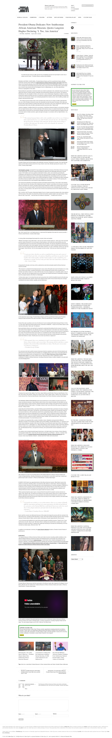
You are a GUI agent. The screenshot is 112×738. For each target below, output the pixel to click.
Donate (73, 7)
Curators (41, 17)
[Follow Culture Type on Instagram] (72, 28)
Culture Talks (87, 17)
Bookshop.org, (19, 731)
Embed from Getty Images (24, 37)
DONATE (22, 635)
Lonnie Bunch (29, 664)
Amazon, (85, 726)
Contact (73, 10)
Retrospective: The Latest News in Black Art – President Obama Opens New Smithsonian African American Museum (26, 656)
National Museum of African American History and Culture (49, 82)
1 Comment (66, 33)
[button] (44, 377)
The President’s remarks (24, 170)
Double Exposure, (38, 540)
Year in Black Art (71, 17)
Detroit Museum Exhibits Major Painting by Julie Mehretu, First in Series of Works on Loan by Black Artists (85, 143)
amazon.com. (67, 726)
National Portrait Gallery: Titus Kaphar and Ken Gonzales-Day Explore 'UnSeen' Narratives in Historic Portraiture (85, 133)
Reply (26, 688)
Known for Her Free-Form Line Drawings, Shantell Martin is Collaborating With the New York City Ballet (84, 148)
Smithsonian (65, 664)
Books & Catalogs (22, 17)
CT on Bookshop (75, 9)
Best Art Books (58, 17)
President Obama (59, 664)
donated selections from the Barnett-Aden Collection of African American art (45, 434)
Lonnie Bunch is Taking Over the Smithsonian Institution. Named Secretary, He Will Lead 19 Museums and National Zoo (43, 656)
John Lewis (23, 664)
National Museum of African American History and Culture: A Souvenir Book (40, 543)
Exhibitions (33, 17)
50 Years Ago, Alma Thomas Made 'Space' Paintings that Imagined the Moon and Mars (85, 138)
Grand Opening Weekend (43, 529)
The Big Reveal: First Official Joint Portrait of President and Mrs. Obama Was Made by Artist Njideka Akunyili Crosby (85, 123)
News (79, 17)
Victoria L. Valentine (25, 33)
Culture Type (10, 736)
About (72, 5)
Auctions (49, 17)
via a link (21, 727)
